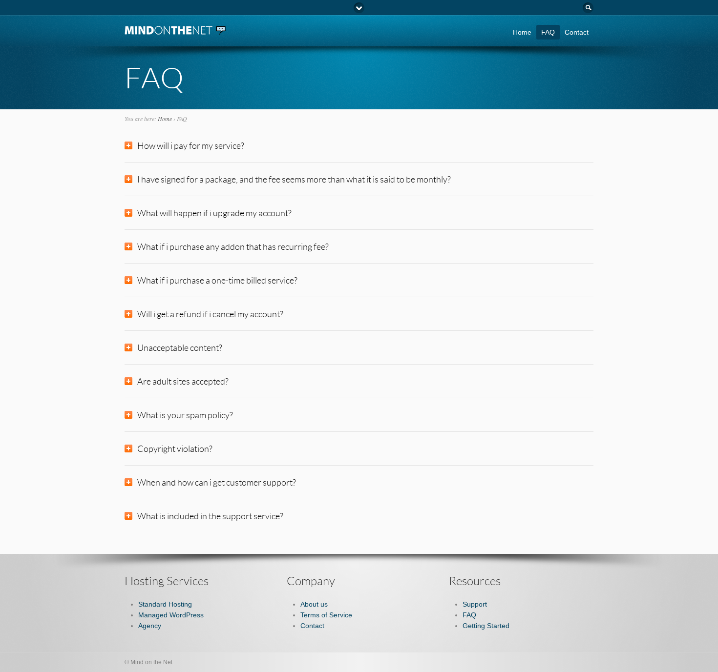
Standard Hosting (165, 604)
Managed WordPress (171, 615)
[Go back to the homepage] (176, 30)
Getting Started (486, 626)
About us (314, 604)
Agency (149, 626)
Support (475, 604)
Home (522, 32)
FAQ (548, 32)
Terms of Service (326, 615)
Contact (577, 32)
